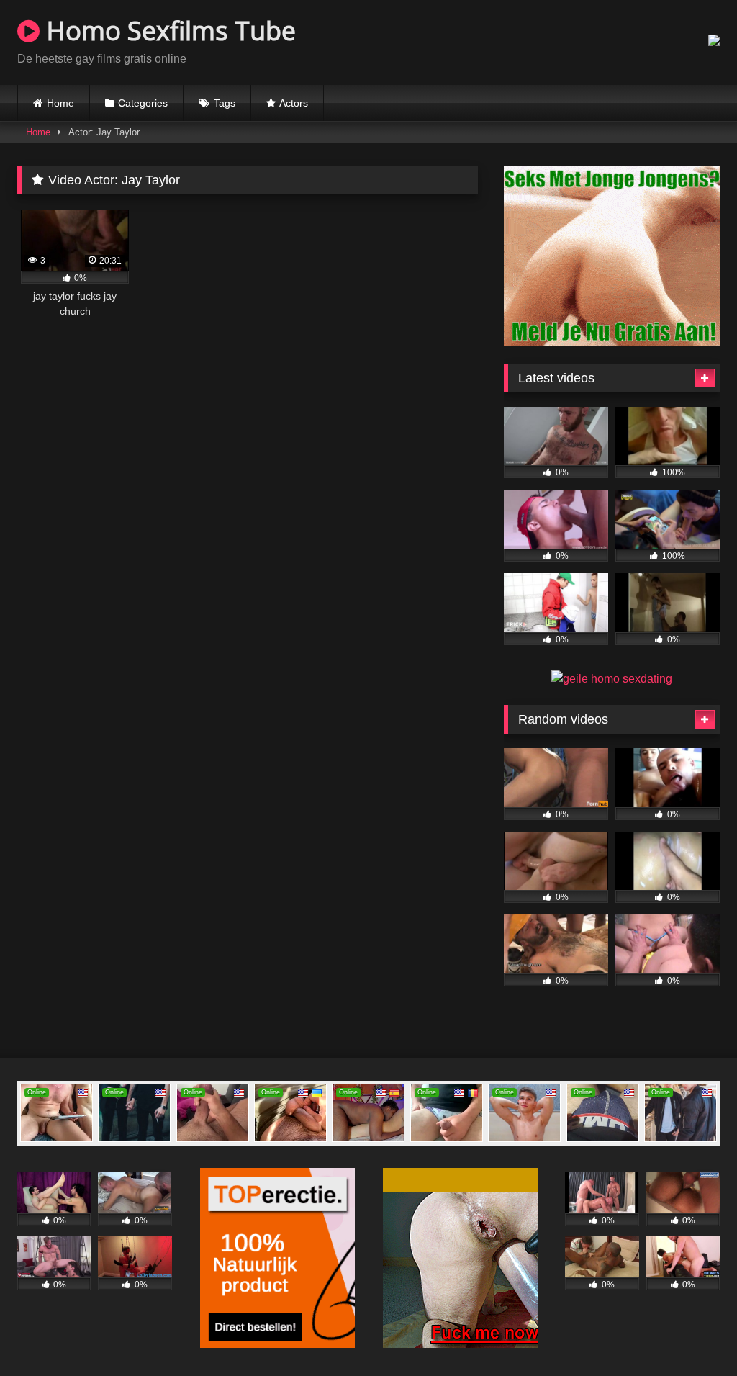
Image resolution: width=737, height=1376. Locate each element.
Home (60, 103)
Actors (293, 103)
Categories (143, 103)
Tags (224, 103)
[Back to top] (692, 1333)
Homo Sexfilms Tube (168, 30)
